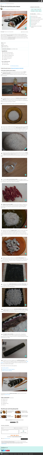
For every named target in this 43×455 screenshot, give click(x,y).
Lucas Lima (5, 9)
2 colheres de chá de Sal (7, 58)
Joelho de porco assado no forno (35, 20)
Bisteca (40, 11)
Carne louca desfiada (34, 23)
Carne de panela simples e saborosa (36, 17)
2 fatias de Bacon (6, 64)
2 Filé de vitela (5, 63)
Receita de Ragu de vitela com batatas (25, 416)
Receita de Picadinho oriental (10, 416)
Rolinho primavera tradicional (7, 370)
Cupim (32, 9)
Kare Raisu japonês (5, 368)
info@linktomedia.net (3, 443)
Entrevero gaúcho (33, 24)
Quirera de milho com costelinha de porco (37, 19)
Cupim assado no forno (34, 16)
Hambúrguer (33, 11)
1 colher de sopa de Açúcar (7, 56)
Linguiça (35, 9)
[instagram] (5, 450)
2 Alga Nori (5, 59)
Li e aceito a (6, 438)
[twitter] (4, 450)
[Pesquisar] (41, 1)
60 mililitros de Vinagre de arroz (8, 55)
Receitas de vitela (7, 394)
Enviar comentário (24, 439)
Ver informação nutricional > (14, 66)
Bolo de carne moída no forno (35, 21)
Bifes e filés (39, 9)
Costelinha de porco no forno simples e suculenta (36, 27)
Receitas (1, 3)
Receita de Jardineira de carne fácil (10, 412)
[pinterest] (9, 450)
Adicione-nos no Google (25, 31)
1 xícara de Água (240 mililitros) (8, 54)
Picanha (37, 11)
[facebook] (2, 450)
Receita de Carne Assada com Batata (25, 412)
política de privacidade (7, 438)
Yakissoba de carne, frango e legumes (8, 369)
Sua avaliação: (9, 436)
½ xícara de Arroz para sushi (8, 52)
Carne (3, 3)
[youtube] (7, 450)
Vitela (5, 3)
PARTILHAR (39, 1)
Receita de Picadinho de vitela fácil (17, 68)
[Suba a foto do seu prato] (17, 422)
